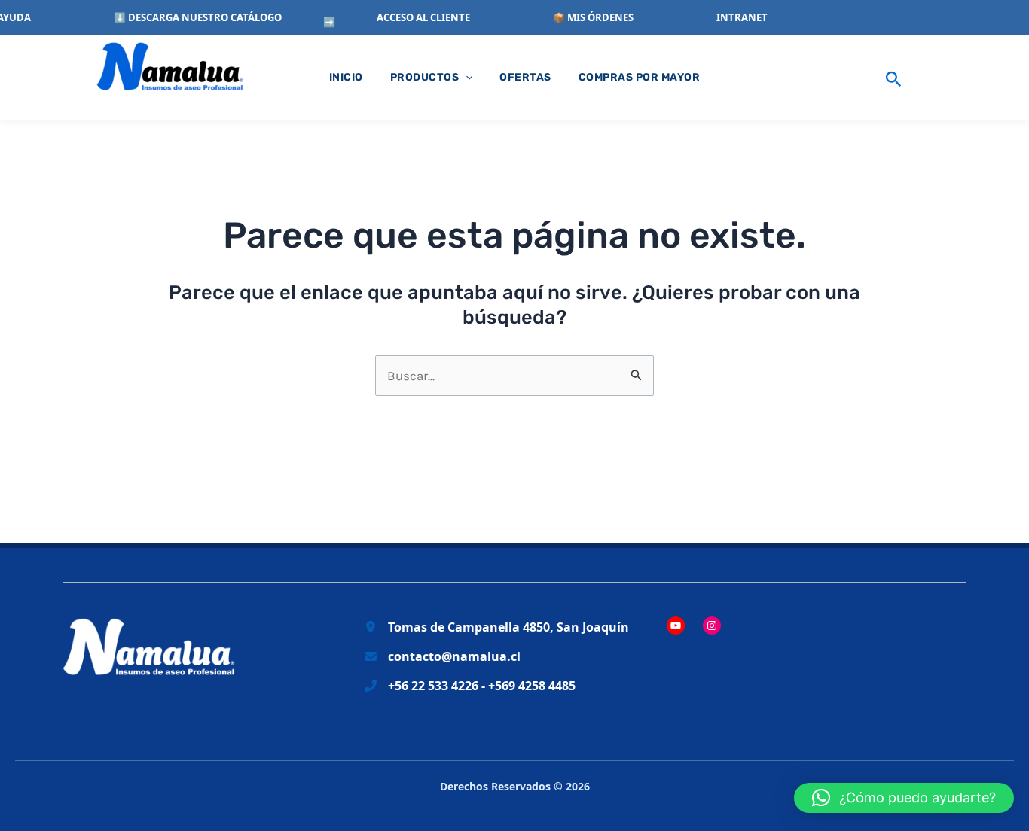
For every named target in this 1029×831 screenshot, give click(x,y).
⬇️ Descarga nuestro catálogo (198, 18)
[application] (465, 78)
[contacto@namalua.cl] (443, 657)
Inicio (346, 77)
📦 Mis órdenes (593, 18)
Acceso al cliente (423, 18)
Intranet (742, 18)
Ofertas (525, 77)
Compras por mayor (640, 77)
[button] (893, 77)
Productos (425, 77)
